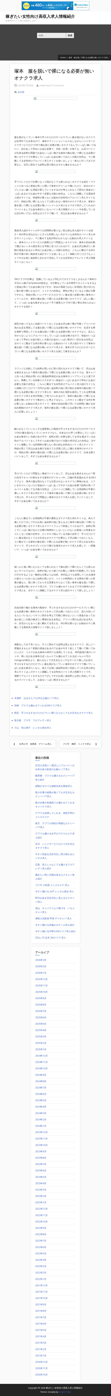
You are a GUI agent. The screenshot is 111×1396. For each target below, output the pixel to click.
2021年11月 (41, 1291)
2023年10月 (41, 1145)
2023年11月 (41, 1138)
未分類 (21, 92)
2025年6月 (40, 1017)
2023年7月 (40, 1164)
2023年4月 (40, 1183)
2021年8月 (40, 1310)
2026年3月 (40, 960)
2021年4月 (40, 1336)
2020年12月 (41, 1362)
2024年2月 (40, 1119)
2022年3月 (40, 1266)
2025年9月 (40, 998)
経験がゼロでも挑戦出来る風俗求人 (53, 786)
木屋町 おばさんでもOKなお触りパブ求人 (36, 698)
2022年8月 (40, 1234)
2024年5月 (40, 1100)
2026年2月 (40, 966)
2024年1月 (40, 1125)
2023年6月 (40, 1170)
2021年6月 (40, 1323)
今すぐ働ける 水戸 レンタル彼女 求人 (54, 891)
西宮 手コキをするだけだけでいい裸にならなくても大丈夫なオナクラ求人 (53, 712)
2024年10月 (41, 1068)
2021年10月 (41, 1298)
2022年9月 (40, 1228)
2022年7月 (40, 1240)
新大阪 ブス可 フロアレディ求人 (32, 720)
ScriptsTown (65, 1391)
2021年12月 (41, 1285)
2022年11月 (41, 1215)
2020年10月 (41, 1374)
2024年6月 (40, 1094)
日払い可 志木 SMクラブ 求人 (50, 937)
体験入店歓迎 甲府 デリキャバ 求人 (53, 918)
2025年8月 (40, 1004)
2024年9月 (40, 1074)
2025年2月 (40, 1043)
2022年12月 (41, 1208)
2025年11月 (41, 985)
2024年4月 (40, 1106)
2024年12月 (41, 1055)
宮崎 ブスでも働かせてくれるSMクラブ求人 (38, 705)
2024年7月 (40, 1087)
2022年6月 (40, 1247)
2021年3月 (40, 1342)
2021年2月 (40, 1349)
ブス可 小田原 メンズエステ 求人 (52, 885)
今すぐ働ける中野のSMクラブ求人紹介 (55, 931)
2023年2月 (40, 1196)
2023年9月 (40, 1151)
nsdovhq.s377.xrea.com (51, 85)
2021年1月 (40, 1355)
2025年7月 (40, 1011)
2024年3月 (40, 1113)
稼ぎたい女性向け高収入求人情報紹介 (40, 16)
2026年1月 (40, 972)
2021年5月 (40, 1330)
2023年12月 (41, 1132)
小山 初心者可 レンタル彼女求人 (32, 727)
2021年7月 (40, 1317)
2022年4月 (40, 1259)
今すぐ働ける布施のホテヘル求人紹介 (55, 924)
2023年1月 (40, 1202)
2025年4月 (40, 1030)
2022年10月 (41, 1221)
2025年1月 (40, 1049)
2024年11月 (41, 1062)
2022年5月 (40, 1253)
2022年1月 (40, 1279)
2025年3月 (40, 1036)
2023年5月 (40, 1177)
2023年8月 (40, 1157)
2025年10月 (41, 991)
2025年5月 (40, 1023)
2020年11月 (41, 1368)
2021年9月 (40, 1304)
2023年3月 (40, 1189)
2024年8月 (40, 1081)
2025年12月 (41, 979)
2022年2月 (40, 1272)
